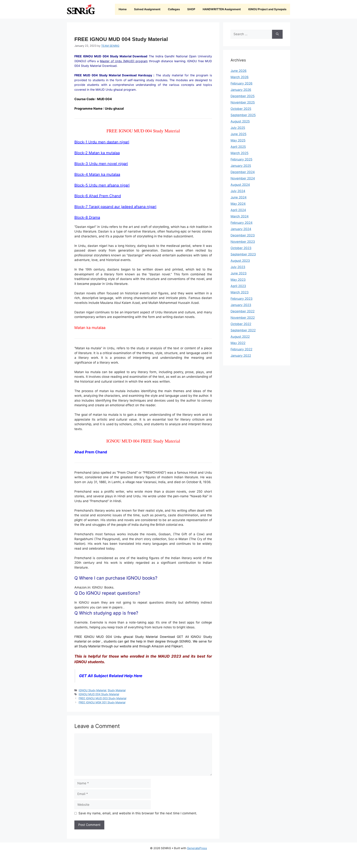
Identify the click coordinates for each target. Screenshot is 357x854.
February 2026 (242, 83)
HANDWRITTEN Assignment (222, 9)
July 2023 (238, 267)
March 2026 (240, 77)
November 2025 (243, 102)
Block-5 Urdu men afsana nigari (102, 185)
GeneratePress (197, 848)
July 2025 (238, 128)
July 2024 (238, 191)
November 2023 (243, 242)
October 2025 (241, 109)
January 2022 (241, 355)
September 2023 (243, 254)
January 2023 (241, 305)
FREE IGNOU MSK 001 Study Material (102, 702)
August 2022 (240, 336)
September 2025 (243, 115)
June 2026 (239, 71)
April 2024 (238, 210)
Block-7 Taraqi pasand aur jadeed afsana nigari (115, 206)
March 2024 (240, 216)
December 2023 (243, 235)
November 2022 (243, 317)
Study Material (117, 690)
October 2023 (241, 248)
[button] (143, 582)
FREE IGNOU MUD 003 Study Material (102, 698)
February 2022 (241, 349)
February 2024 (242, 223)
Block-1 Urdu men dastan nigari (101, 142)
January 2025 (241, 166)
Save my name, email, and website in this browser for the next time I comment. (137, 813)
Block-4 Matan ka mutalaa (97, 174)
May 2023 (238, 280)
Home (123, 9)
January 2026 (241, 90)
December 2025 (243, 96)
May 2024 (238, 204)
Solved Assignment (147, 9)
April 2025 (238, 147)
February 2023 (242, 298)
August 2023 (240, 261)
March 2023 (240, 292)
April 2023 (238, 286)
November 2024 (243, 178)
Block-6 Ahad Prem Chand (97, 196)
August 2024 (240, 185)
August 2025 (240, 121)
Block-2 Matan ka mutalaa (97, 153)
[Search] (277, 34)
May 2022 (238, 343)
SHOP (191, 9)
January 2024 (241, 229)
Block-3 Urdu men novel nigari (101, 163)
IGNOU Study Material (92, 690)
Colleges (174, 9)
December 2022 (243, 311)
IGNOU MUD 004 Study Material (99, 694)
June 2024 (239, 197)
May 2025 (238, 140)
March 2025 (239, 153)
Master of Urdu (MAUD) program (124, 61)
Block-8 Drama (87, 217)
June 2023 (239, 273)
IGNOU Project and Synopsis (267, 9)
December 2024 (243, 172)
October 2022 (241, 324)
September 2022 (243, 330)
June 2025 (238, 134)
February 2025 (241, 159)
